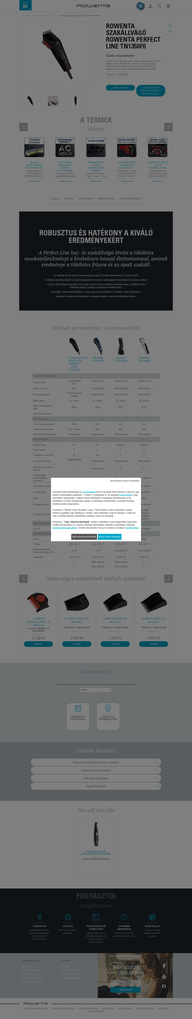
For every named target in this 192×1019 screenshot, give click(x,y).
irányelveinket (132, 528)
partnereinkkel (89, 492)
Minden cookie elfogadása (110, 537)
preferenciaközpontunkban (64, 528)
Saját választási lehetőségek (84, 537)
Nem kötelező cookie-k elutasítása (125, 481)
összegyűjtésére (125, 495)
